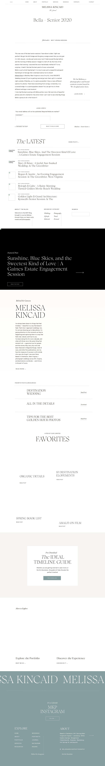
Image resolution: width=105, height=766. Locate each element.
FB (33, 105)
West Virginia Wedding (59, 40)
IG (29, 105)
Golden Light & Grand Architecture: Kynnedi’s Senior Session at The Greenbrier (37, 199)
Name (18, 136)
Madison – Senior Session (81, 127)
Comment (19, 115)
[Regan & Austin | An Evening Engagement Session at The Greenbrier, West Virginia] (12, 175)
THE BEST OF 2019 (22, 126)
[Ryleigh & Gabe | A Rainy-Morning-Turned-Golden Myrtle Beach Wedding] (12, 186)
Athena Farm (19, 75)
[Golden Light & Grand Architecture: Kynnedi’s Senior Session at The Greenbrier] (11, 197)
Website (18, 148)
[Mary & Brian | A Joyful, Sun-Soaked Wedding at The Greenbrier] (12, 164)
